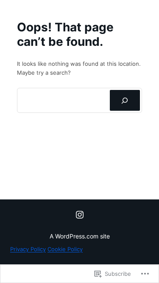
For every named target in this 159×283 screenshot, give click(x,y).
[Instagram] (80, 215)
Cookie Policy (65, 249)
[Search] (125, 100)
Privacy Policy (28, 249)
